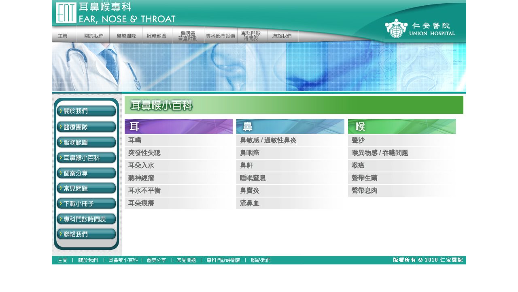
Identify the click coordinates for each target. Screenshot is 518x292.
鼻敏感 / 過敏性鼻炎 (268, 140)
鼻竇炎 (249, 190)
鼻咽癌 (249, 152)
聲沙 (358, 140)
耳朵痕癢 (141, 203)
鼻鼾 (246, 165)
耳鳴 (134, 140)
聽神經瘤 (141, 177)
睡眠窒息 (253, 177)
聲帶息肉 (365, 190)
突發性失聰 (144, 152)
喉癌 (358, 165)
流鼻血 (249, 203)
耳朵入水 (141, 165)
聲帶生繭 (365, 177)
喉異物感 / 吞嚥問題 (380, 152)
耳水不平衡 (144, 190)
